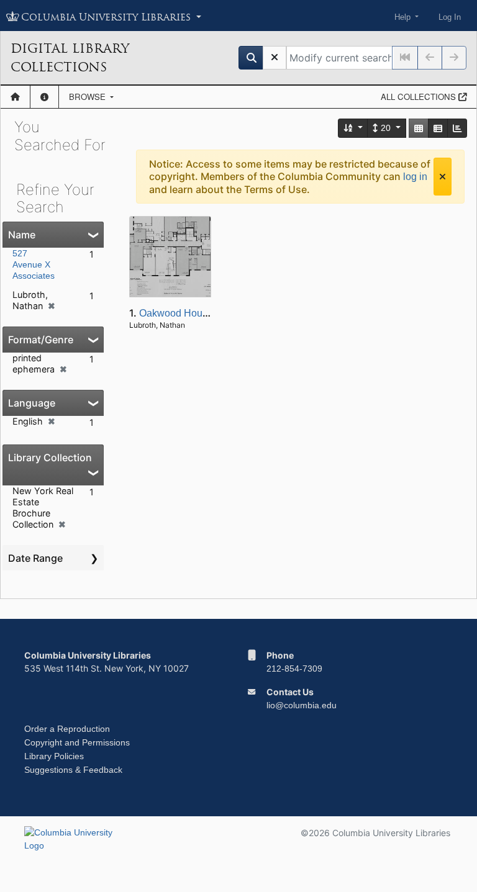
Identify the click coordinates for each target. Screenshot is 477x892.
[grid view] (419, 128)
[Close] (443, 177)
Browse (88, 96)
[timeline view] (457, 128)
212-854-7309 (294, 669)
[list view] (438, 128)
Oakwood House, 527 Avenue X (209, 313)
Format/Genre (40, 339)
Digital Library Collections (70, 57)
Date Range (35, 558)
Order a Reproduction (67, 729)
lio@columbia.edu (301, 705)
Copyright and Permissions (77, 742)
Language (31, 403)
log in (415, 176)
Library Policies (54, 756)
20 (385, 128)
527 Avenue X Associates (33, 264)
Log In (449, 17)
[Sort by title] (353, 128)
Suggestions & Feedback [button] (73, 770)
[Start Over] (274, 58)
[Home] (15, 97)
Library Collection (50, 457)
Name (21, 234)
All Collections (419, 96)
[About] (44, 97)
